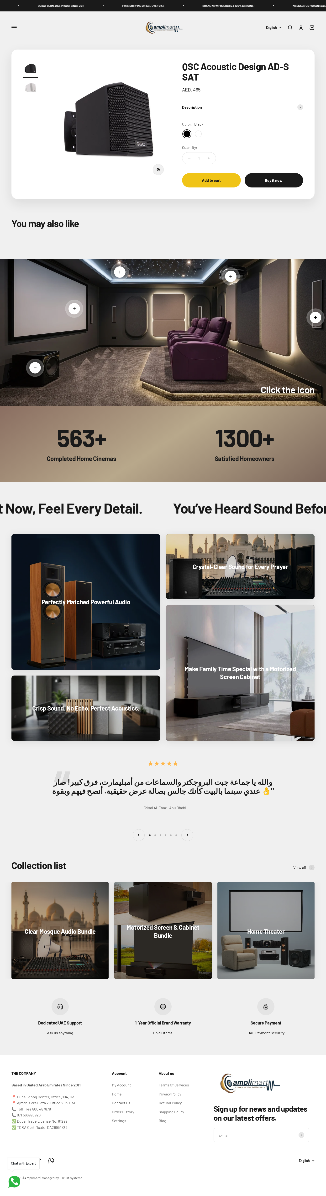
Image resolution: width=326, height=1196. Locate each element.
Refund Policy (170, 1102)
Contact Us (121, 1102)
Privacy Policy (170, 1094)
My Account (121, 1085)
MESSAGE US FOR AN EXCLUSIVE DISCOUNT (255, 5)
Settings (119, 1120)
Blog (162, 1120)
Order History (123, 1112)
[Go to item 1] (30, 69)
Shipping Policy (171, 1112)
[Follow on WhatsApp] (51, 1160)
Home (117, 1094)
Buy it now (274, 180)
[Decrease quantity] (189, 158)
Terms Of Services (174, 1085)
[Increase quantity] (209, 158)
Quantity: (189, 147)
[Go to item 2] (30, 88)
